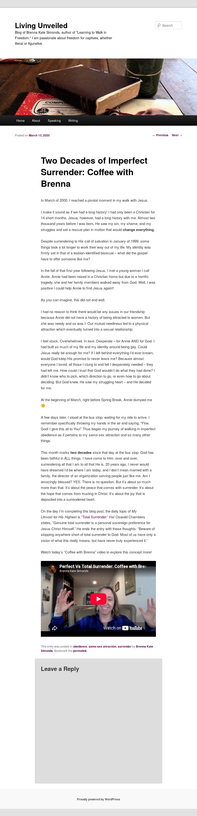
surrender (124, 646)
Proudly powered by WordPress (98, 799)
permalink (80, 651)
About (36, 120)
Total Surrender (94, 516)
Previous (160, 135)
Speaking (54, 120)
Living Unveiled (41, 25)
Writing (73, 120)
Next (177, 135)
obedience (80, 646)
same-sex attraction (102, 646)
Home (20, 120)
